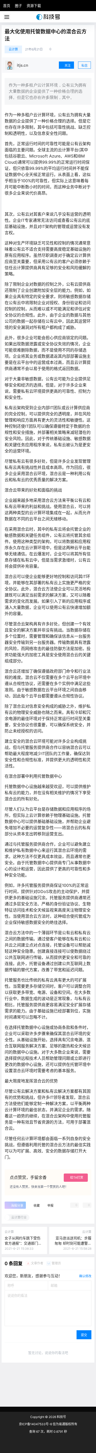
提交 (84, 1335)
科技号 (61, 1417)
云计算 (13, 49)
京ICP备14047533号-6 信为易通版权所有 (48, 1424)
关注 (68, 65)
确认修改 (85, 1276)
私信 (84, 65)
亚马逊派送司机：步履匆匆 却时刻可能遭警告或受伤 (73, 1243)
